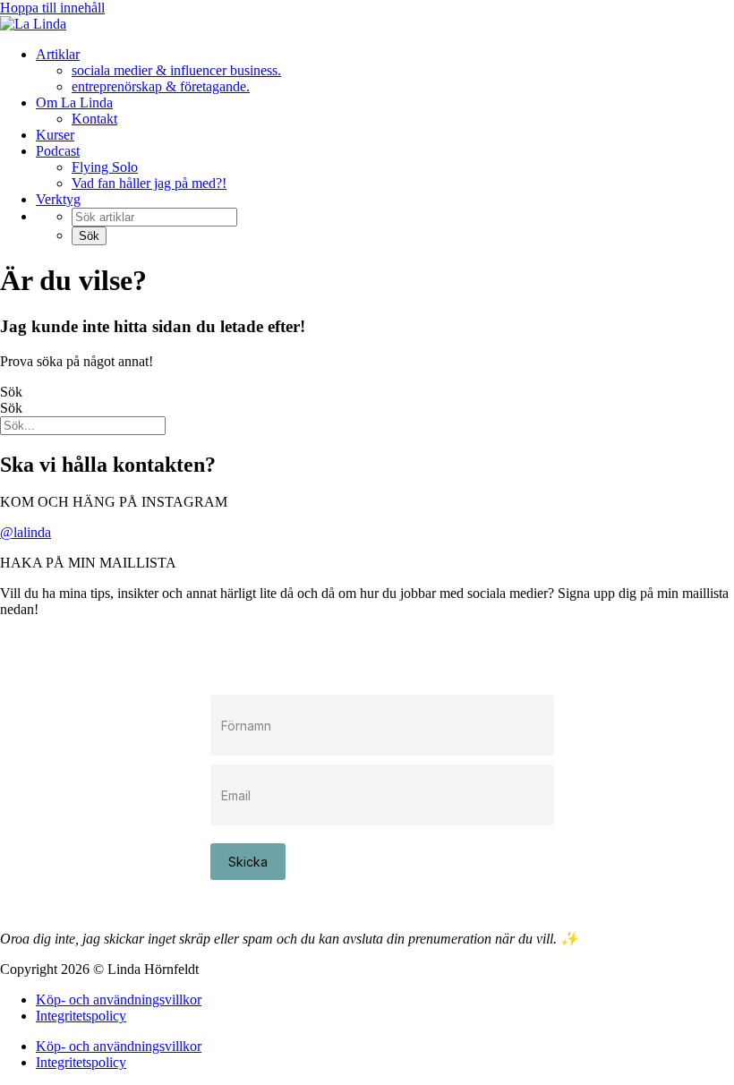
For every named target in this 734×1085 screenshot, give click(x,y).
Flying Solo (105, 167)
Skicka (248, 861)
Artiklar (58, 54)
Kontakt (94, 118)
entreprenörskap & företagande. (161, 86)
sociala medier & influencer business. (176, 70)
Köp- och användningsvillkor (118, 999)
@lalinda (25, 532)
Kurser (55, 134)
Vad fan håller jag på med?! (149, 183)
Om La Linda (74, 102)
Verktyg (58, 199)
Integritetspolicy (81, 1015)
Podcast (58, 150)
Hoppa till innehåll (52, 7)
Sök (11, 391)
